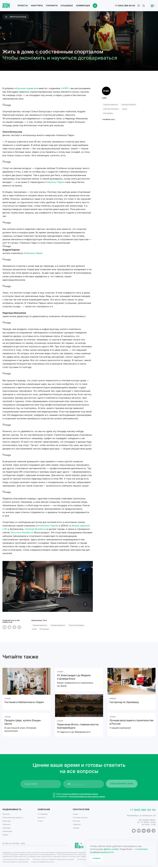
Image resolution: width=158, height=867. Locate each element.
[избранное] (138, 5)
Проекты (23, 5)
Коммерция (83, 5)
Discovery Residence (22, 532)
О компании (43, 814)
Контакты (41, 817)
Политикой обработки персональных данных (87, 796)
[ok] (14, 627)
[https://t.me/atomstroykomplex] (154, 831)
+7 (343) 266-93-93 (125, 6)
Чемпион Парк (54, 182)
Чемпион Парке (48, 525)
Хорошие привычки (26, 88)
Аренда (76, 828)
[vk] (4, 627)
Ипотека (76, 821)
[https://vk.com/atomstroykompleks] (144, 831)
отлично (97, 858)
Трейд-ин (77, 824)
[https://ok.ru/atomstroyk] (149, 831)
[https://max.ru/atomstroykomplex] (134, 831)
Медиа (5, 835)
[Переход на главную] (6, 5)
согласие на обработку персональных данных (79, 794)
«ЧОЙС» (65, 88)
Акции (75, 814)
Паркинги (52, 5)
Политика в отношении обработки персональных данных (53, 859)
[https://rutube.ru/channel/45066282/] (139, 831)
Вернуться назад (18, 17)
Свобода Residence (35, 529)
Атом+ (40, 821)
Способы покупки (80, 817)
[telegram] (9, 627)
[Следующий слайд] (85, 604)
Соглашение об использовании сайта (16, 859)
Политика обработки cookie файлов (15, 862)
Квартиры (37, 5)
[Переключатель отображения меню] (95, 5)
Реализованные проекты (12, 817)
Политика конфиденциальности (42, 862)
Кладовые (67, 5)
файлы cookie (111, 849)
